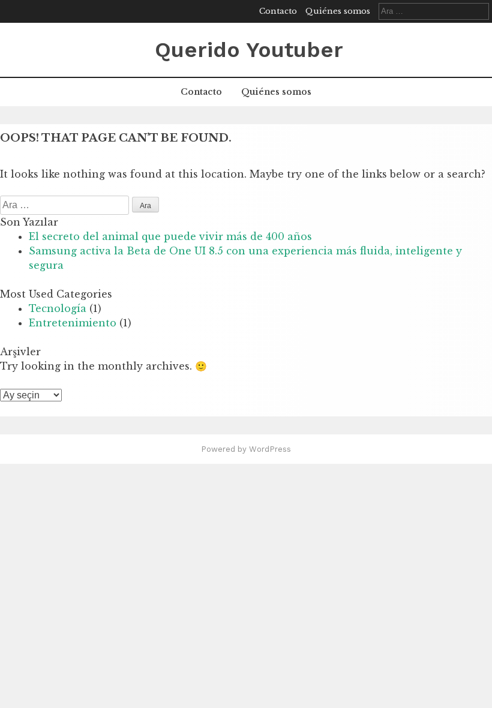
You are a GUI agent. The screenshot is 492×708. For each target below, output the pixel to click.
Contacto (278, 11)
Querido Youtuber (249, 49)
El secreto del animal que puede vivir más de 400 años (170, 236)
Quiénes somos (337, 11)
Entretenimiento (72, 323)
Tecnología (57, 308)
